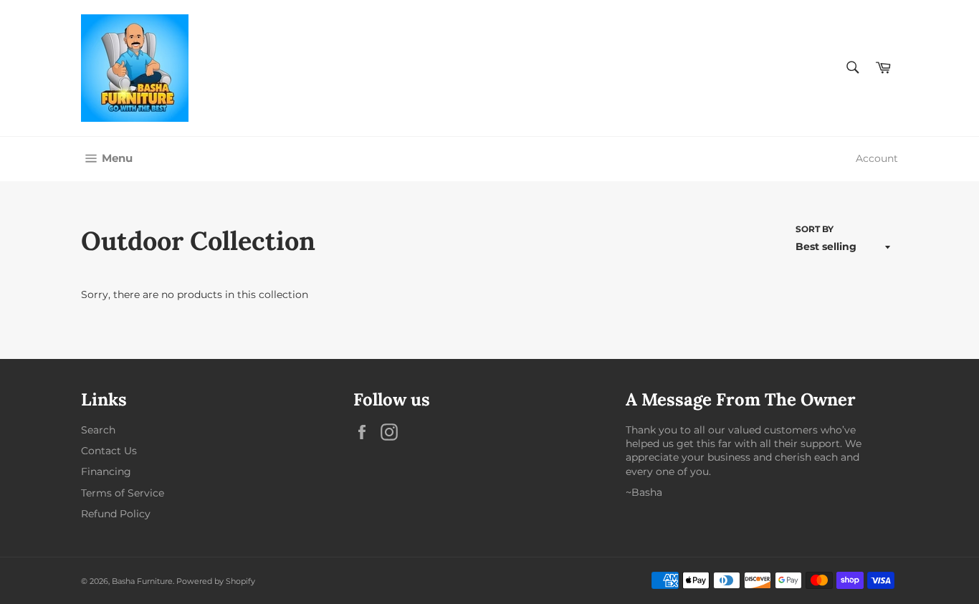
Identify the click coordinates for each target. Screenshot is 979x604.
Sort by (815, 229)
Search (98, 429)
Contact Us (109, 450)
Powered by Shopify (215, 581)
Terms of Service (122, 492)
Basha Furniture (142, 581)
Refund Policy (116, 513)
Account (877, 158)
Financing (106, 471)
